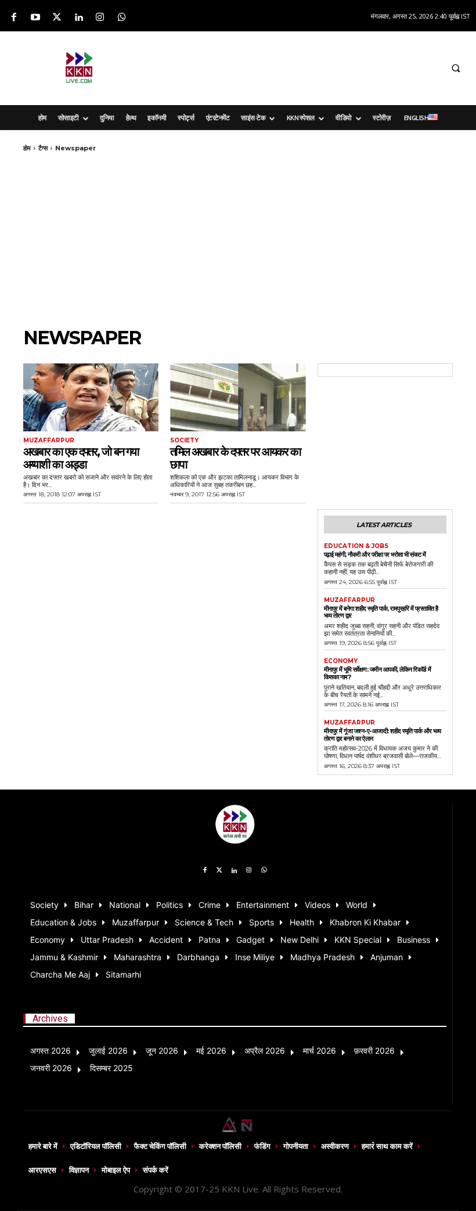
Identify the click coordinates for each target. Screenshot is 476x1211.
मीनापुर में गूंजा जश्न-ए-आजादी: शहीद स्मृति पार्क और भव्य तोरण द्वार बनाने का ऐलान (382, 735)
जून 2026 (162, 1050)
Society (184, 440)
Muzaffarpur (48, 440)
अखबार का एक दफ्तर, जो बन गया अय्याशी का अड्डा (81, 458)
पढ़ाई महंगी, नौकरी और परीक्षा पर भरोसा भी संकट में (375, 554)
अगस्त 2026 (50, 1050)
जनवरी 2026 (51, 1068)
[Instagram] (100, 18)
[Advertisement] (300, 66)
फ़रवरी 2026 (374, 1050)
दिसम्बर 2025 (111, 1068)
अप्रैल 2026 (264, 1050)
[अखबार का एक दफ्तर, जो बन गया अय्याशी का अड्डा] (90, 397)
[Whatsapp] (121, 18)
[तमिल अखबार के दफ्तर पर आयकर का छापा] (237, 397)
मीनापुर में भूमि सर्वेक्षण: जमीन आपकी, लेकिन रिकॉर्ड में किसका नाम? (377, 673)
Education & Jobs (356, 546)
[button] (455, 68)
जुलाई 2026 (108, 1050)
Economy (341, 661)
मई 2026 (211, 1050)
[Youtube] (35, 18)
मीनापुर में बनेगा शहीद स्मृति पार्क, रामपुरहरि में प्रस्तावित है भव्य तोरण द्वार (381, 612)
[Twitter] (56, 18)
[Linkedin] (78, 18)
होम (27, 148)
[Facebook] (13, 18)
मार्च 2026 (319, 1050)
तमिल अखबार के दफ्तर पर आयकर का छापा (235, 458)
